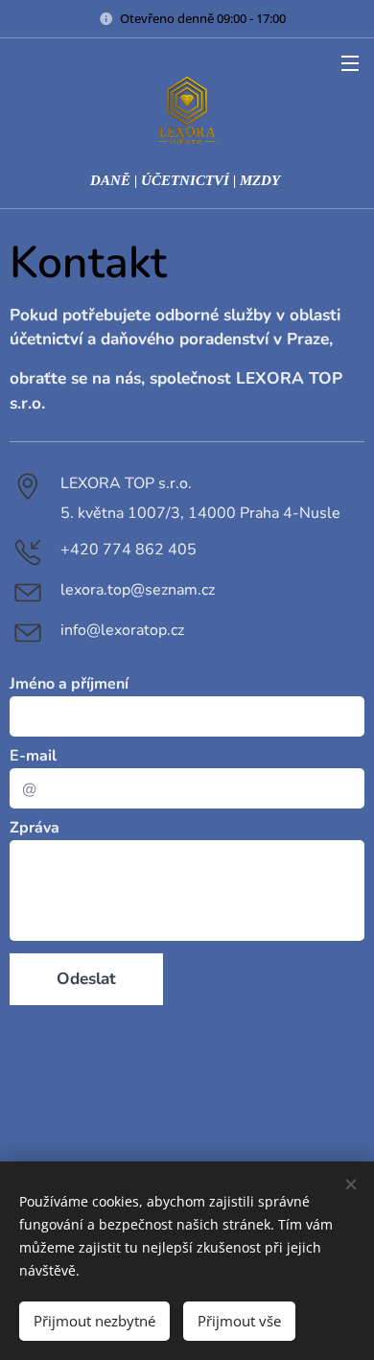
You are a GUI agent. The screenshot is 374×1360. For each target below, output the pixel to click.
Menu (350, 62)
